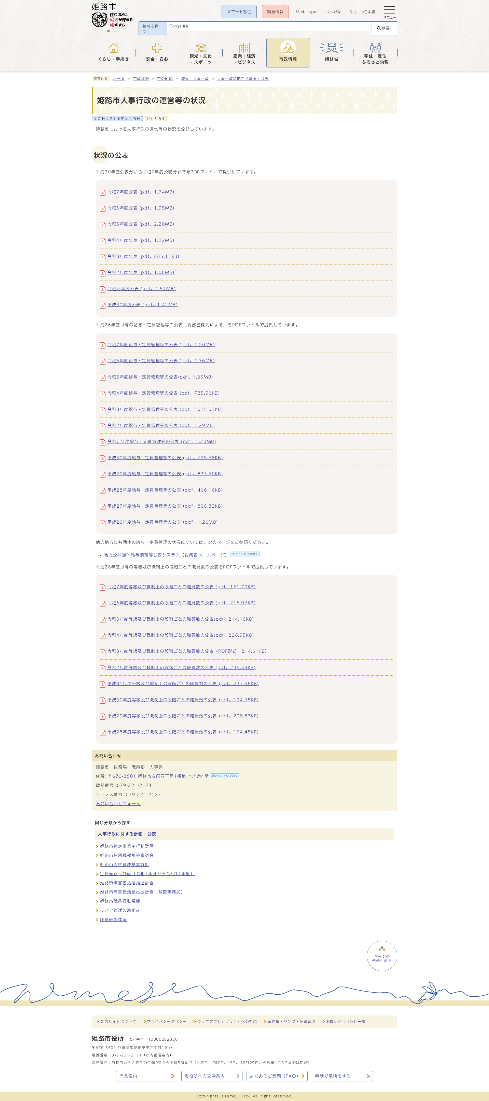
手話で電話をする (333, 1076)
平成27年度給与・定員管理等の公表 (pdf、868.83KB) (165, 506)
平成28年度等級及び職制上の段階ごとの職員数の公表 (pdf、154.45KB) (183, 732)
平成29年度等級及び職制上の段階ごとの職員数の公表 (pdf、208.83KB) (183, 716)
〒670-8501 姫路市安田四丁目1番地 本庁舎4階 (173, 776)
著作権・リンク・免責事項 (291, 1021)
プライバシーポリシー (167, 1021)
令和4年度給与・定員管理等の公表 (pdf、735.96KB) (163, 393)
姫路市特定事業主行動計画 (127, 846)
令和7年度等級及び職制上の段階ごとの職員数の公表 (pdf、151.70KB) (181, 587)
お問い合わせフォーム (118, 804)
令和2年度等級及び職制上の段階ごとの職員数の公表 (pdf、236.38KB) (181, 667)
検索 (385, 28)
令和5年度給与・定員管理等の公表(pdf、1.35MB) (160, 377)
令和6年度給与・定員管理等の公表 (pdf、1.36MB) (161, 361)
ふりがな (334, 12)
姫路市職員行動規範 (120, 901)
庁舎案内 (128, 1076)
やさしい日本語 (362, 12)
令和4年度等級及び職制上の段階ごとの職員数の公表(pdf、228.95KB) (180, 635)
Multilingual (306, 12)
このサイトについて (118, 1021)
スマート (239, 12)
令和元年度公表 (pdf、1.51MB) (141, 289)
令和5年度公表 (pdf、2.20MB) (141, 224)
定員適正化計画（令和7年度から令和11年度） (147, 874)
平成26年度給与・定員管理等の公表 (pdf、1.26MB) (162, 522)
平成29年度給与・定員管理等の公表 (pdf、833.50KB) (165, 474)
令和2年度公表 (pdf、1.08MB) (141, 272)
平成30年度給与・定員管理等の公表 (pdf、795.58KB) (165, 458)
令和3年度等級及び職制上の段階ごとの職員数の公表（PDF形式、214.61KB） (188, 651)
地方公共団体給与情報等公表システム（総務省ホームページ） (181, 555)
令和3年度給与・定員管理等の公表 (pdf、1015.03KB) (165, 409)
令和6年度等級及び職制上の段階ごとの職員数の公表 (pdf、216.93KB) (181, 603)
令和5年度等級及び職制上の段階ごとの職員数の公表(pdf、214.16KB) (180, 619)
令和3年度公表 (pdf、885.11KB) (143, 256)
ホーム (119, 78)
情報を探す (151, 28)
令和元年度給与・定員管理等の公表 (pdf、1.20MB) (161, 441)
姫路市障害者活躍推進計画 (127, 883)
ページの (382, 959)
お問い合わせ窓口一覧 (346, 1021)
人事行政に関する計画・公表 (243, 78)
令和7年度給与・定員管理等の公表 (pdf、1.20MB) (161, 345)
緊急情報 (275, 12)
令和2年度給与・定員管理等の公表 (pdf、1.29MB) (161, 425)
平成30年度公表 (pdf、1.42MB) (142, 305)
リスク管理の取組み (120, 910)
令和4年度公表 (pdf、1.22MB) (141, 240)
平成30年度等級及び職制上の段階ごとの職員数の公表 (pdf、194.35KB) (183, 700)
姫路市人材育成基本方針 (125, 864)
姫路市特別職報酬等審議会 (127, 855)
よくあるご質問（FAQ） (275, 1076)
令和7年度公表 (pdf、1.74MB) (141, 192)
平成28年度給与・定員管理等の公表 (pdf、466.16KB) (165, 490)
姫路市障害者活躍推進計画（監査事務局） (142, 892)
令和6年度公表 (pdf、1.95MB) (141, 208)
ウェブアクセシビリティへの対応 (227, 1021)
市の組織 (165, 78)
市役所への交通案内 (205, 1076)
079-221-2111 (127, 1055)
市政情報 (141, 78)
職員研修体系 (113, 919)
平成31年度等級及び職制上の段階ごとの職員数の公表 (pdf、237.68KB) (183, 683)
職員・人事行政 (195, 78)
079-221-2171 (134, 785)
